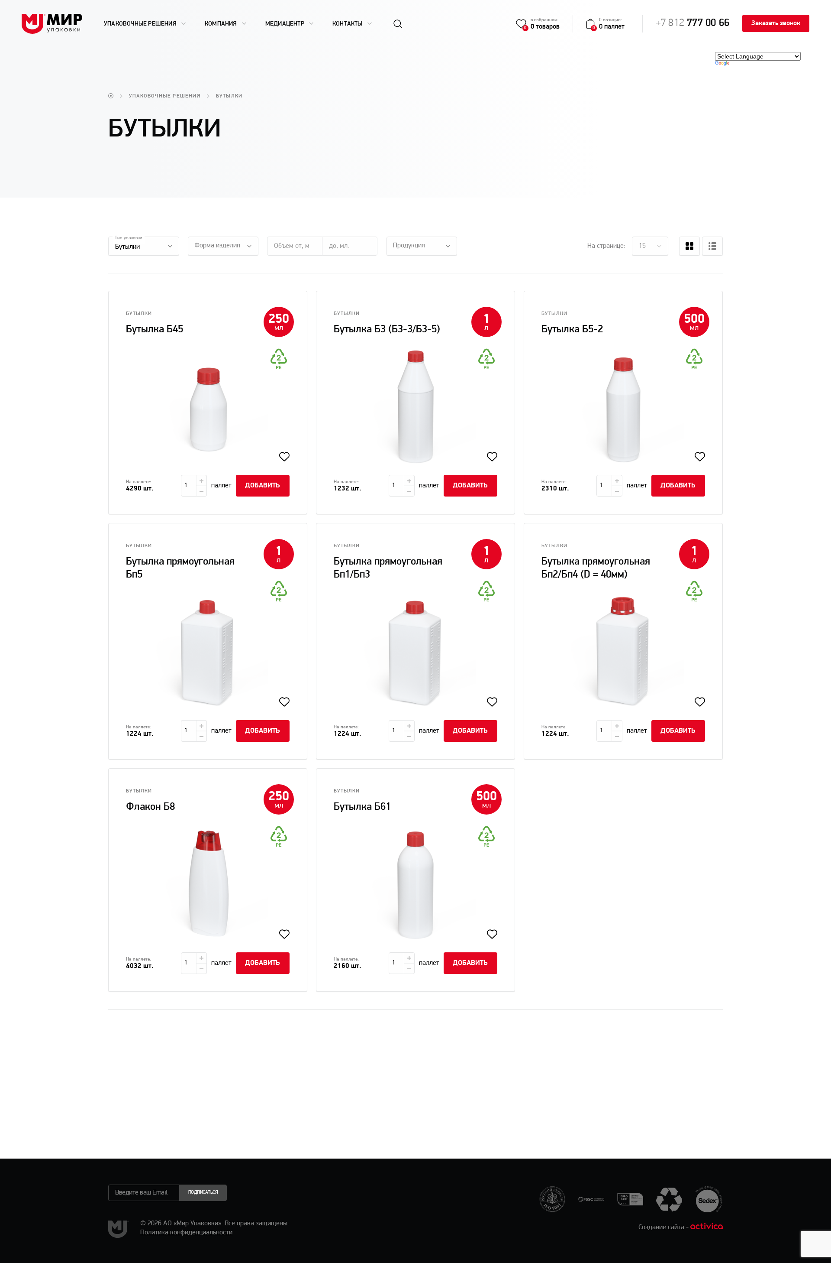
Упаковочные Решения (164, 96)
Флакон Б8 (150, 807)
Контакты (348, 23)
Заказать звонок (775, 23)
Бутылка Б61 (362, 807)
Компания (221, 23)
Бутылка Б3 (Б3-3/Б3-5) (387, 330)
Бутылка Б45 (154, 330)
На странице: (606, 246)
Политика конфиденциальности (186, 1232)
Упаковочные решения (141, 23)
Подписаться (203, 1192)
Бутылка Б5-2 (572, 330)
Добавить (262, 485)
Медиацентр (285, 23)
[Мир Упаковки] (52, 24)
